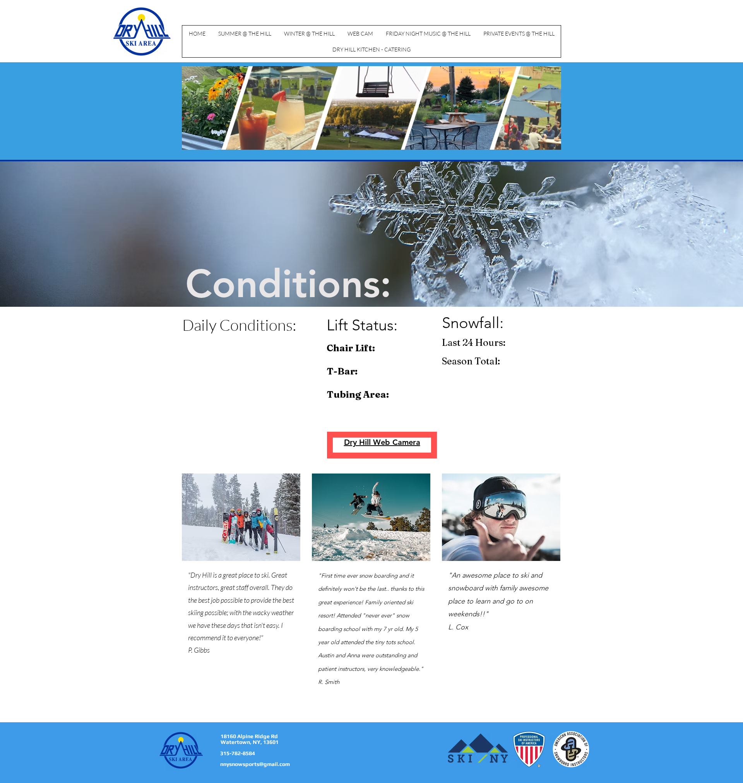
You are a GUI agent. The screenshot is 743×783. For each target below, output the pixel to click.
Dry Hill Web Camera (382, 442)
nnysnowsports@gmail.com (255, 764)
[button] (244, 33)
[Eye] (142, 31)
